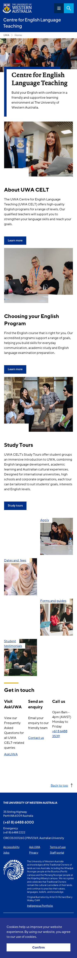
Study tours (15, 506)
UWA (6, 35)
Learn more (15, 240)
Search (69, 8)
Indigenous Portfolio (40, 905)
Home (18, 35)
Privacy (33, 852)
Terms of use (58, 847)
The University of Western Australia (30, 802)
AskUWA (11, 754)
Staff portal (57, 852)
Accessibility (11, 847)
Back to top (59, 785)
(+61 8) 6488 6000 (18, 822)
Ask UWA (34, 847)
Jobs (6, 852)
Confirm (38, 947)
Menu (59, 8)
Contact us (36, 738)
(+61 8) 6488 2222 (14, 832)
